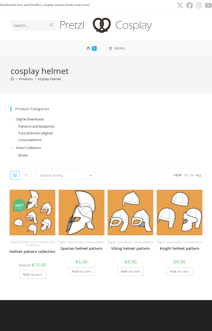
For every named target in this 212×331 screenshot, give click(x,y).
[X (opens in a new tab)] (180, 5)
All (198, 175)
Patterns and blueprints (36, 126)
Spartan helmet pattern (81, 248)
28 (185, 175)
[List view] (26, 175)
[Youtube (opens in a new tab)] (207, 5)
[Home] (12, 79)
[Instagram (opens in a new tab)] (198, 5)
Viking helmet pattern (130, 248)
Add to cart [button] (32, 274)
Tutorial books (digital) (35, 133)
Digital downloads (30, 119)
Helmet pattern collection (32, 251)
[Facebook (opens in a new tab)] (189, 5)
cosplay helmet (49, 79)
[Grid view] (15, 175)
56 (192, 175)
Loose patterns (30, 139)
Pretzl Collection (28, 147)
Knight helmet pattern (179, 248)
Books (23, 155)
